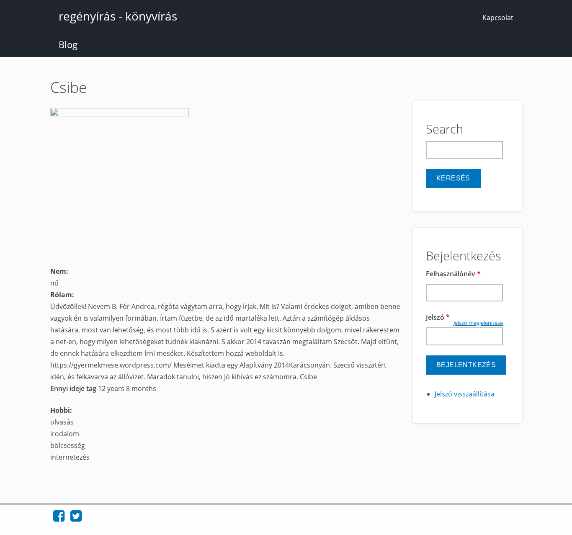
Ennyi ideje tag (74, 388)
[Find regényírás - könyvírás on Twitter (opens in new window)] (76, 518)
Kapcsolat (497, 17)
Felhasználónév (453, 273)
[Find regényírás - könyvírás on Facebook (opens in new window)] (58, 518)
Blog (68, 44)
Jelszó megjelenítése (478, 323)
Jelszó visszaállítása (465, 394)
